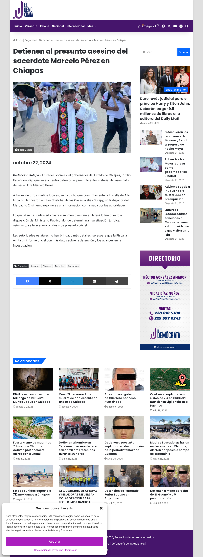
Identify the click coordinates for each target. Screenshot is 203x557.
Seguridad (31, 40)
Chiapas (47, 266)
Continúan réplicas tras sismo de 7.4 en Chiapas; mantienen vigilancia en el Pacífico (169, 400)
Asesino (35, 266)
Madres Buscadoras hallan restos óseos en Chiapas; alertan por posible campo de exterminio (169, 448)
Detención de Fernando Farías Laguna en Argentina (121, 494)
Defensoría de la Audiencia (128, 543)
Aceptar (54, 541)
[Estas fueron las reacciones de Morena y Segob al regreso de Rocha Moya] (151, 137)
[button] (101, 508)
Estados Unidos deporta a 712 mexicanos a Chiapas (32, 492)
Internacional (76, 26)
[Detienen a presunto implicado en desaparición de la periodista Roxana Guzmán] (124, 427)
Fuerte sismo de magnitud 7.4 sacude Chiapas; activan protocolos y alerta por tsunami (32, 448)
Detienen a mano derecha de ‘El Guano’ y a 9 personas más (169, 494)
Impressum (71, 549)
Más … (91, 26)
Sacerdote (73, 266)
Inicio (18, 26)
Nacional (58, 26)
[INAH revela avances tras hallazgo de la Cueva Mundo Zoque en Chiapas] (33, 379)
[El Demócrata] (23, 10)
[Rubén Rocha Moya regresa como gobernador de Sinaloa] (151, 164)
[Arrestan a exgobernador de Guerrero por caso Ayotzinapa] (124, 379)
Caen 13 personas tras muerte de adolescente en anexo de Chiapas (78, 398)
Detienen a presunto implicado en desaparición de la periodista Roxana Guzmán (124, 448)
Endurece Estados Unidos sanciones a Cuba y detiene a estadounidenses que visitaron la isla (177, 222)
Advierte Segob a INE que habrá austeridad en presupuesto (177, 193)
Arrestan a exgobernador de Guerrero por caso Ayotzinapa (123, 398)
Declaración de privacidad (48, 549)
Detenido (59, 266)
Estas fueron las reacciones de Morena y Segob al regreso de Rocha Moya (176, 140)
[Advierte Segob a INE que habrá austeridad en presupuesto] (151, 192)
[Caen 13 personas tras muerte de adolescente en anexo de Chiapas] (79, 379)
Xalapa (44, 26)
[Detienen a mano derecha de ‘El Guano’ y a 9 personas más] (170, 476)
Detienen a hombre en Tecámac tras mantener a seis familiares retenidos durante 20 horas (78, 448)
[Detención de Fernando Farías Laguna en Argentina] (124, 476)
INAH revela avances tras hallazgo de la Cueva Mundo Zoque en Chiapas (31, 398)
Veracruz (31, 26)
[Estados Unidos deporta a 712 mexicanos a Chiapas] (33, 476)
